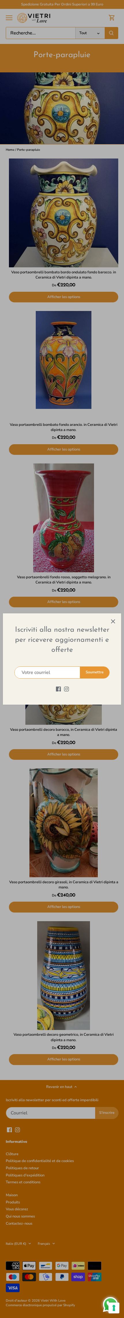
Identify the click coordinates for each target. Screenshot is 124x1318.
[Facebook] (58, 688)
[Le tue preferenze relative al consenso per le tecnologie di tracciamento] (113, 1307)
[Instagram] (66, 688)
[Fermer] (113, 621)
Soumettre (95, 672)
